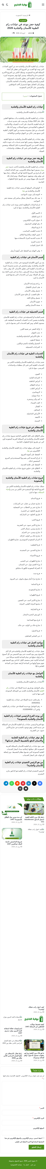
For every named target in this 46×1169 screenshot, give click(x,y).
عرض (25, 96)
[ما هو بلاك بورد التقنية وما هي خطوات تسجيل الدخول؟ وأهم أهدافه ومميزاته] (34, 1045)
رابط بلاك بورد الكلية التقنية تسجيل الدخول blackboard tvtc (34, 819)
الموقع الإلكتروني (38, 1128)
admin (30, 33)
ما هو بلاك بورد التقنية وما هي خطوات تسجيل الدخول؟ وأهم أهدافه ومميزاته (34, 1055)
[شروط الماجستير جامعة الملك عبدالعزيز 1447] (12, 833)
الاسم (41, 1108)
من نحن (33, 1165)
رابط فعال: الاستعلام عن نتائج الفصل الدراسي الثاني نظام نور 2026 (13, 1056)
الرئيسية (26, 15)
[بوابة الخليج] (23, 5)
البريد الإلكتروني (38, 1118)
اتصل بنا (26, 1165)
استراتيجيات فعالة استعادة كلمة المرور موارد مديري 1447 (13, 1031)
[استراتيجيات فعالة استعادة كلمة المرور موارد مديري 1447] (12, 1021)
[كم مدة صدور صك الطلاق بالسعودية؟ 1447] (12, 809)
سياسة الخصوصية (16, 1165)
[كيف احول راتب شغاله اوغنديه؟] (34, 916)
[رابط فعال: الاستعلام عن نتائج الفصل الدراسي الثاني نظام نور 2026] (12, 1045)
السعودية (19, 15)
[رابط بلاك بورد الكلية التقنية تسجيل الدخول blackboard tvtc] (34, 809)
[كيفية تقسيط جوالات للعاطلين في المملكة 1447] (34, 1019)
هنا (24, 191)
